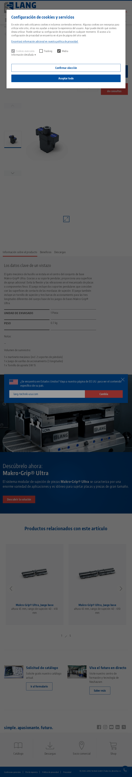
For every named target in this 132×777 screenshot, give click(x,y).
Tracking (48, 51)
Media (65, 51)
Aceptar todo (66, 78)
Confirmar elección (66, 68)
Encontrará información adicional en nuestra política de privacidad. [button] (44, 41)
